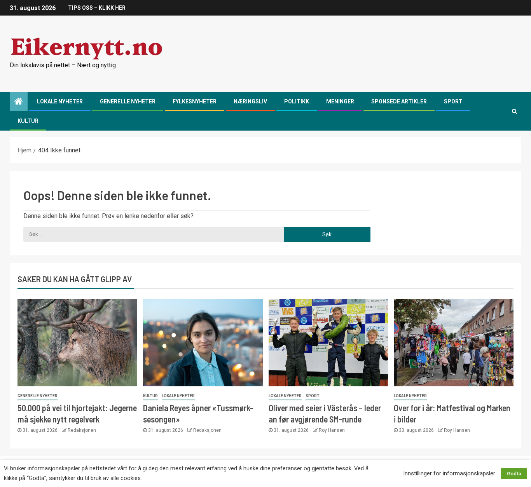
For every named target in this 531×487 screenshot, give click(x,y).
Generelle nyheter (127, 101)
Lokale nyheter (60, 101)
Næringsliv (250, 101)
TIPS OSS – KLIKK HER (97, 8)
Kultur (27, 121)
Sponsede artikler (399, 101)
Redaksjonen (82, 430)
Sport (453, 101)
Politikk (296, 101)
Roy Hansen (332, 430)
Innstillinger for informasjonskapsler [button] (449, 473)
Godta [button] (514, 474)
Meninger (340, 101)
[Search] (514, 111)
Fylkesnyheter (195, 101)
